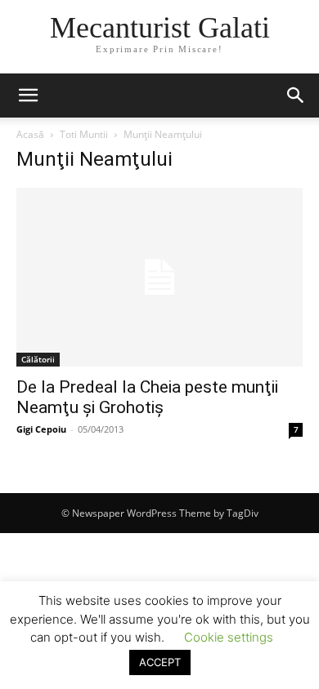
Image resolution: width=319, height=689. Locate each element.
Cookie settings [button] (228, 637)
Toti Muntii (84, 134)
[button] (28, 95)
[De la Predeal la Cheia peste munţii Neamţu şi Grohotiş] (159, 277)
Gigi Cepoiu (41, 429)
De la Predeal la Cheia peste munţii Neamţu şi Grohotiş (147, 397)
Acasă (30, 134)
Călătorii (38, 359)
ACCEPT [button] (160, 662)
